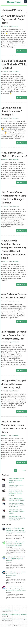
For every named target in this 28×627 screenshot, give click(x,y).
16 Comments (14, 118)
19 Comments (14, 261)
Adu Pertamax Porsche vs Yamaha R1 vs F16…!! (13, 296)
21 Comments (14, 435)
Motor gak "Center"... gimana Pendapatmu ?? (16, 486)
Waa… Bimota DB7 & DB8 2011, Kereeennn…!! (14, 154)
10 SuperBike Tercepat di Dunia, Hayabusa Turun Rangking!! (13, 384)
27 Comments (14, 71)
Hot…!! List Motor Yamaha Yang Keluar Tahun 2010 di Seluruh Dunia (13, 427)
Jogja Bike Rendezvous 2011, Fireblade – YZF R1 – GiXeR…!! (14, 64)
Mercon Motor (14, 2)
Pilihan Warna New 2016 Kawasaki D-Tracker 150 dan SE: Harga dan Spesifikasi (17, 518)
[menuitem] (14, 611)
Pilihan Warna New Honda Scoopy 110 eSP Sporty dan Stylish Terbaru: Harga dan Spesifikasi (16, 492)
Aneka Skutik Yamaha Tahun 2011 (10, 610)
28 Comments (15, 342)
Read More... (21, 51)
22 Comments (15, 301)
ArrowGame (9, 528)
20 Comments (15, 206)
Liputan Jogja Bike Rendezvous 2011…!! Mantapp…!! (11, 111)
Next (23, 470)
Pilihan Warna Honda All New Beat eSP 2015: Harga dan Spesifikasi (16, 480)
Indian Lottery (10, 542)
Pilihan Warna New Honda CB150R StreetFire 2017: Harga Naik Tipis (16, 511)
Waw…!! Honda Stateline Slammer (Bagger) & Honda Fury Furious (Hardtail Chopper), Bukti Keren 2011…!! (13, 249)
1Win (7, 572)
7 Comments (14, 26)
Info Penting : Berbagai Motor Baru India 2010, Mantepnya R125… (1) (13, 335)
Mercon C (5, 26)
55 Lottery (9, 557)
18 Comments (14, 160)
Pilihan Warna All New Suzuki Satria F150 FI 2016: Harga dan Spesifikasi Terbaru (16, 505)
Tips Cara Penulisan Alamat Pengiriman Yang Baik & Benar (16, 499)
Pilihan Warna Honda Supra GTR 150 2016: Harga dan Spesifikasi (15, 559)
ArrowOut (9, 587)
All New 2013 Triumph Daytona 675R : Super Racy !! (13, 19)
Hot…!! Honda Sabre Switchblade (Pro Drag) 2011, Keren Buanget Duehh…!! (13, 197)
